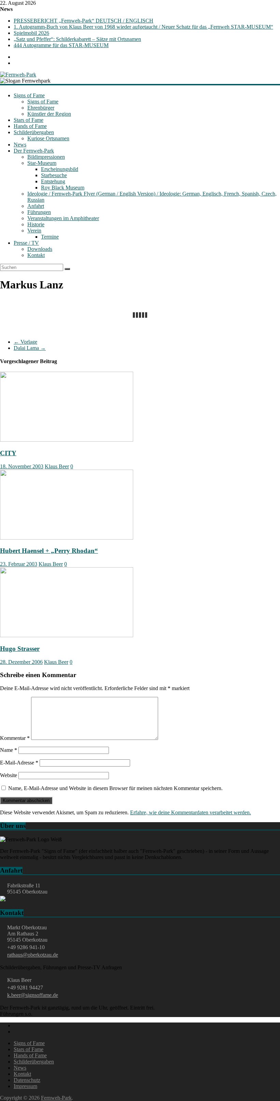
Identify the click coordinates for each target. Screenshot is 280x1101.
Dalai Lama (30, 348)
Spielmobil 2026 (31, 33)
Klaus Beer (57, 466)
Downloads (39, 249)
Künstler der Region (49, 114)
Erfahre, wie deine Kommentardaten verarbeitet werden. (190, 812)
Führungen (39, 212)
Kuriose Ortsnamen (48, 138)
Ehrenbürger (40, 108)
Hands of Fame (30, 126)
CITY (8, 453)
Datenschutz (27, 1080)
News (20, 144)
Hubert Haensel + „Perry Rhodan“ (49, 550)
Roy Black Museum (62, 187)
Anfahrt (35, 206)
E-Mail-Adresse (19, 763)
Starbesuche (54, 175)
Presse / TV (26, 243)
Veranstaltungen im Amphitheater (63, 218)
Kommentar (15, 738)
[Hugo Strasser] (66, 635)
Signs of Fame (29, 95)
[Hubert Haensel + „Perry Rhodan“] (66, 538)
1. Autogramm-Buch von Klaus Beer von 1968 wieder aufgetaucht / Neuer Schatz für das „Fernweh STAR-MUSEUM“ (143, 27)
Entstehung (53, 181)
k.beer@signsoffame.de (32, 995)
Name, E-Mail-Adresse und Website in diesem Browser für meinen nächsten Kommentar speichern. (115, 788)
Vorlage (25, 342)
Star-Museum (41, 163)
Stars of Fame (28, 120)
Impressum (25, 1086)
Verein (34, 230)
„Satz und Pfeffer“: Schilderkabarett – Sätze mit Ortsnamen (77, 39)
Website (8, 775)
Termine (50, 237)
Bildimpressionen (46, 157)
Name (8, 750)
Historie (35, 224)
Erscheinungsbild (59, 169)
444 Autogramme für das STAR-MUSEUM (61, 45)
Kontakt (36, 255)
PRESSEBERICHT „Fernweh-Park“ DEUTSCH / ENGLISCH (83, 21)
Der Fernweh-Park (34, 151)
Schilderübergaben (34, 132)
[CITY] (66, 440)
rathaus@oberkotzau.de (32, 955)
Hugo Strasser (20, 648)
